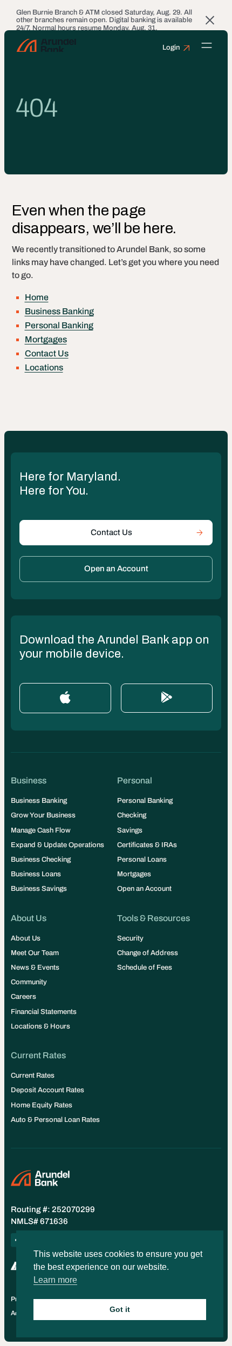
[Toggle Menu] (207, 45)
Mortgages (46, 339)
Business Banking (59, 311)
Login (171, 47)
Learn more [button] (55, 1279)
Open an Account (116, 568)
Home (37, 297)
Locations (44, 367)
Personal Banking (59, 325)
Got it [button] (120, 1309)
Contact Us (47, 353)
